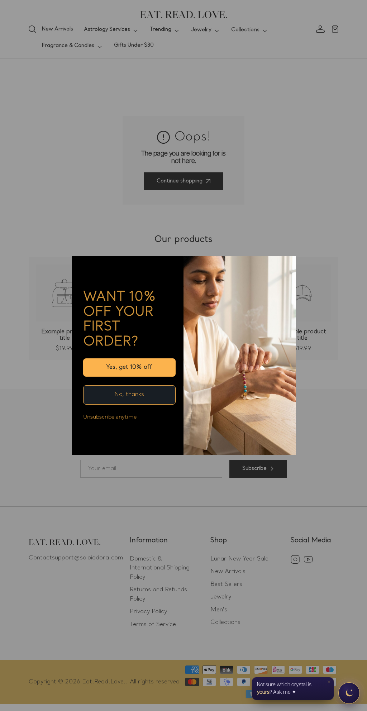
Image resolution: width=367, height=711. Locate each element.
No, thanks (129, 394)
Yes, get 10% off (129, 367)
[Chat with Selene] (349, 693)
